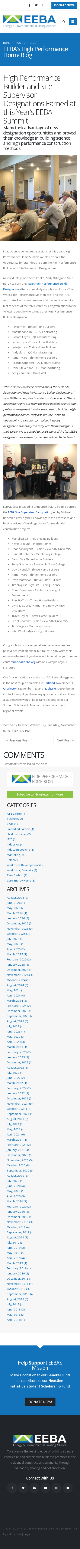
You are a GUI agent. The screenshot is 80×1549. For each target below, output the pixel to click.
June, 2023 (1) (16, 1031)
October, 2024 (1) (18, 980)
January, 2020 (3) (18, 1212)
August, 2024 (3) (17, 985)
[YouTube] (45, 1488)
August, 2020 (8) (17, 1176)
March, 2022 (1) (17, 1083)
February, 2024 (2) (19, 1006)
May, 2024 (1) (15, 990)
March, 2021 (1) (17, 1139)
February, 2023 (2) (19, 1052)
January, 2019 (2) (18, 1273)
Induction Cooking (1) (20, 849)
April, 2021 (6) (16, 1134)
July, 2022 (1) (15, 1073)
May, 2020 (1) (15, 1191)
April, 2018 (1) (16, 1320)
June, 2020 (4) (16, 1186)
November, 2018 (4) (19, 1284)
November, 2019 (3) (19, 1222)
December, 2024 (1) (19, 970)
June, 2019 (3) (16, 1248)
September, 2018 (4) (20, 1294)
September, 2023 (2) (20, 1016)
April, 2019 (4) (16, 1258)
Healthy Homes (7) (19, 834)
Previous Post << (17, 740)
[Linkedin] (43, 5)
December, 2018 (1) (19, 1278)
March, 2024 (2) (17, 1000)
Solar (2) (12, 860)
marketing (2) (15, 855)
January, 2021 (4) (18, 1150)
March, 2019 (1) (17, 1263)
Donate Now (64, 5)
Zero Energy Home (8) (21, 880)
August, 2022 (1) (17, 1067)
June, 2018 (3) (16, 1309)
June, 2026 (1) (16, 903)
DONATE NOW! (40, 1402)
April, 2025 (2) (16, 949)
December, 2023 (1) (19, 1011)
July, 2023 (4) (15, 1026)
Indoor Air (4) (15, 844)
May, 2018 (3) (15, 1314)
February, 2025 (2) (19, 959)
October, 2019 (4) (18, 1227)
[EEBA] (29, 21)
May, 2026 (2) (15, 908)
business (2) (15, 819)
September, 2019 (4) (20, 1232)
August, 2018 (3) (17, 1299)
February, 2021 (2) (19, 1145)
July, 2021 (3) (15, 1124)
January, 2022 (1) (18, 1093)
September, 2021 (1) (20, 1114)
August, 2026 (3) (17, 898)
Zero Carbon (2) (17, 875)
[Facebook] (29, 5)
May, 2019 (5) (15, 1253)
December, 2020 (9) (19, 1155)
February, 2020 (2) (19, 1206)
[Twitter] (36, 5)
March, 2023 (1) (17, 1047)
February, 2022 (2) (19, 1088)
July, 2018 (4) (15, 1304)
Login (27, 1534)
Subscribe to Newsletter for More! (40, 794)
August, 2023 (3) (17, 1021)
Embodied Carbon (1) (20, 829)
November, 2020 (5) (19, 1160)
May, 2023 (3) (15, 1037)
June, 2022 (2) (16, 1078)
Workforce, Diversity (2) (22, 870)
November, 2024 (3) (19, 975)
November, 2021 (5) (19, 1103)
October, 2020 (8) (18, 1165)
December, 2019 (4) (19, 1217)
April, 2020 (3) (16, 1196)
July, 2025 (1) (15, 939)
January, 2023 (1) (18, 1057)
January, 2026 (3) (18, 918)
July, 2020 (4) (15, 1181)
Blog (33, 42)
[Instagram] (56, 1488)
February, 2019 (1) (19, 1268)
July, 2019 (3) (15, 1242)
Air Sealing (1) (16, 813)
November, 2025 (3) (19, 928)
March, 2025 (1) (17, 954)
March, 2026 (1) (17, 913)
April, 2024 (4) (16, 995)
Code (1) (12, 824)
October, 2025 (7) (18, 934)
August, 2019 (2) (17, 1237)
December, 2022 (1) (19, 1062)
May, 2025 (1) (15, 944)
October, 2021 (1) (18, 1109)
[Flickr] (68, 1488)
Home (6, 42)
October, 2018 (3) (18, 1289)
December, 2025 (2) (19, 923)
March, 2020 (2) (17, 1201)
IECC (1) (11, 839)
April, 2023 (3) (16, 1042)
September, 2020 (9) (20, 1170)
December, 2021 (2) (19, 1098)
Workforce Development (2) (24, 865)
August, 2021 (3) (17, 1119)
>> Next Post (65, 740)
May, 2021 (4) (15, 1129)
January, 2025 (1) (18, 964)
